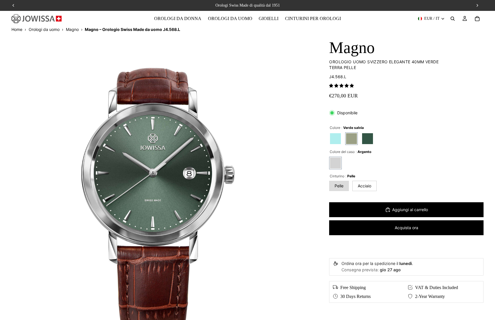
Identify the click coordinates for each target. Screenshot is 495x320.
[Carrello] (477, 18)
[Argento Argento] (335, 163)
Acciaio (364, 185)
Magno (72, 29)
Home (16, 29)
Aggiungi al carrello (410, 209)
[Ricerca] (452, 18)
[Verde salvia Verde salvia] (351, 138)
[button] (341, 85)
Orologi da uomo (44, 29)
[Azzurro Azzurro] (335, 138)
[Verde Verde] (367, 138)
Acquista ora (406, 227)
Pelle (339, 185)
